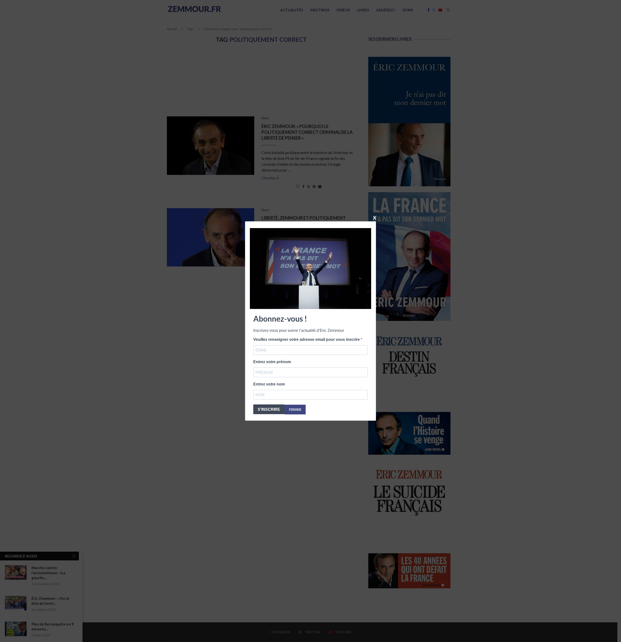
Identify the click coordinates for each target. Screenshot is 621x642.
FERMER (295, 409)
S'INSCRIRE (269, 409)
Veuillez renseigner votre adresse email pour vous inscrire (307, 339)
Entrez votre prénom (272, 362)
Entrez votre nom (269, 384)
